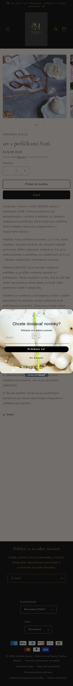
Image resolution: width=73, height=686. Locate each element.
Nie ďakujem (36, 358)
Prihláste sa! (36, 349)
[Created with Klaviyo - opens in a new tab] (36, 375)
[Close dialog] (70, 312)
